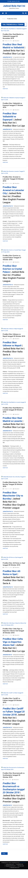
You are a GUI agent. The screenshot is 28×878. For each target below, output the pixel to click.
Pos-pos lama (5, 853)
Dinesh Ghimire (23, 862)
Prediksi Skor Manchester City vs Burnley (13, 495)
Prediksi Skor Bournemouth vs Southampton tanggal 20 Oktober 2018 (14, 775)
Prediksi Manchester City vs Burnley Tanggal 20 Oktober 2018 (13, 484)
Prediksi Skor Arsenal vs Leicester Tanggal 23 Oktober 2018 (13, 179)
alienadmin (16, 40)
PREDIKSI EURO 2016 (14, 867)
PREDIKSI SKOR (21, 866)
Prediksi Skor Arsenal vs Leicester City (13, 190)
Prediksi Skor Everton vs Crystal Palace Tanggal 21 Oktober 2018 (12, 258)
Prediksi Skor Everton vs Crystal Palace (12, 268)
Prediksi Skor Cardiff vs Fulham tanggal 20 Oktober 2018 (12, 700)
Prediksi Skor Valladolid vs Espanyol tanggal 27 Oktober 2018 (13, 105)
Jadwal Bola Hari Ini (14, 5)
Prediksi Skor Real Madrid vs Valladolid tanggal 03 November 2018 (13, 36)
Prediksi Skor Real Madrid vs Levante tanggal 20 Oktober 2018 (13, 410)
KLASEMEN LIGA (19, 864)
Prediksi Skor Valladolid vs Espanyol (10, 116)
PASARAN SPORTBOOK (11, 866)
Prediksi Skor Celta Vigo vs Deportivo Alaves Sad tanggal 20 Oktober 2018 (13, 631)
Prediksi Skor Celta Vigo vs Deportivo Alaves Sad (13, 642)
